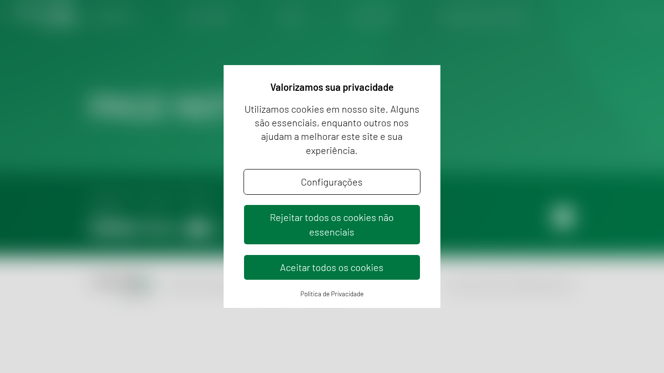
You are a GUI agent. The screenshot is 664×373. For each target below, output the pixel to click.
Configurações (332, 181)
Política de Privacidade (332, 293)
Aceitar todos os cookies (332, 267)
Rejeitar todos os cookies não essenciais (332, 224)
